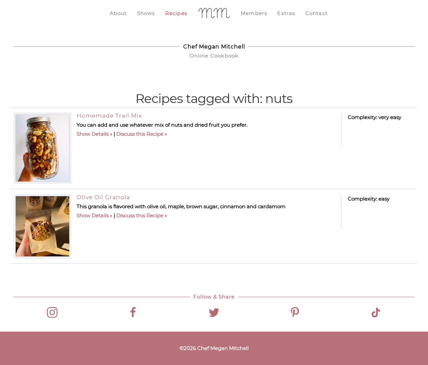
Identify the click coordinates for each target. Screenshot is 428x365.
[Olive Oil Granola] (42, 226)
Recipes (176, 13)
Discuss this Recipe (140, 134)
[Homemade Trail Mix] (42, 148)
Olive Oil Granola (103, 197)
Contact (316, 13)
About (118, 13)
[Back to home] (214, 13)
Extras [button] (286, 13)
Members (254, 13)
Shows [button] (146, 13)
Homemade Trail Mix (109, 115)
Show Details (93, 134)
